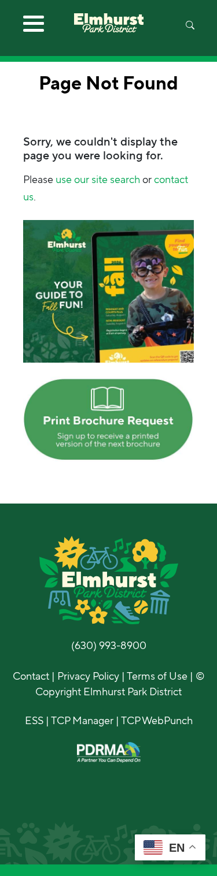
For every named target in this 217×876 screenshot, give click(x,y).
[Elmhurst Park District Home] (109, 16)
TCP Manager (82, 720)
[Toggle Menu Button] (33, 28)
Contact (31, 676)
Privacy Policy (88, 676)
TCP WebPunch (157, 720)
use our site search (98, 179)
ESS (34, 720)
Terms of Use (157, 676)
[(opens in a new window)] (108, 290)
